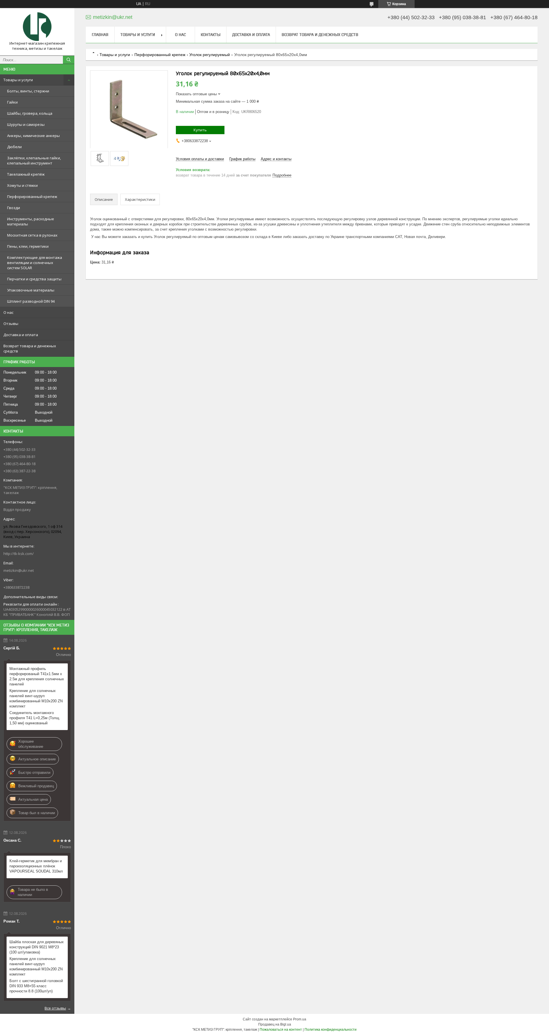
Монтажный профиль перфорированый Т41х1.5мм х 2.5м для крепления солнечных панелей (36, 676)
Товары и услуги (18, 79)
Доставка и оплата (20, 334)
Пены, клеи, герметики (28, 246)
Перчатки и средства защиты (34, 278)
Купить (200, 129)
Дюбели (14, 146)
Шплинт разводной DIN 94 (31, 301)
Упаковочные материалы (30, 290)
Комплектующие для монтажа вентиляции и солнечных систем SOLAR (34, 262)
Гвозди (13, 207)
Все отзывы (55, 1008)
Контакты (210, 34)
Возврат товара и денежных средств (29, 348)
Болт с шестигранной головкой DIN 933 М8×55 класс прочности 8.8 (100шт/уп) (36, 986)
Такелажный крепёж (26, 174)
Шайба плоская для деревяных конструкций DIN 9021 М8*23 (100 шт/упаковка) (36, 947)
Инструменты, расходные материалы (30, 221)
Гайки (12, 102)
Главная (100, 34)
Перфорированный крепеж (32, 196)
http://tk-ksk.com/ (18, 553)
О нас (8, 312)
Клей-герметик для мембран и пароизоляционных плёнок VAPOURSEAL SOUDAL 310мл (36, 866)
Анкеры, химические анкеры (33, 135)
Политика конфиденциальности (331, 1030)
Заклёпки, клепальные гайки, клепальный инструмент (34, 160)
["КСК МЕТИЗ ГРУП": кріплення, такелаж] (37, 26)
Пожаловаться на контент (281, 1030)
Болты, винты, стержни (28, 91)
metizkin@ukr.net (18, 570)
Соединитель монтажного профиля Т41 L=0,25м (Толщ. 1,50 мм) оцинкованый (34, 718)
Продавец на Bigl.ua (274, 1024)
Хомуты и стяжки (22, 185)
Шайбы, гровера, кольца (29, 113)
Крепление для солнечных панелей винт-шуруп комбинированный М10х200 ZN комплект (36, 698)
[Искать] (68, 59)
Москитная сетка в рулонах (32, 235)
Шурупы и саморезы (26, 124)
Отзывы (10, 323)
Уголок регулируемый (209, 54)
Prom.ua (299, 1019)
